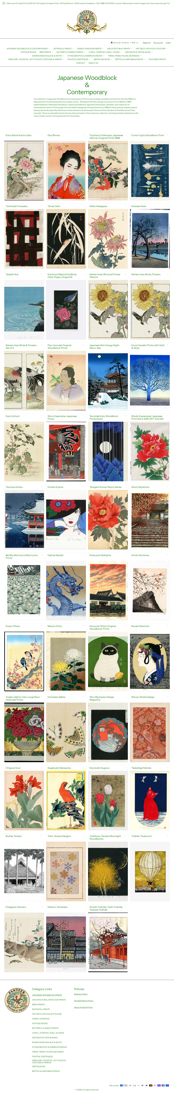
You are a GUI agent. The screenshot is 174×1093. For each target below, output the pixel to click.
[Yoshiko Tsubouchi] (150, 867)
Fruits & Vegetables (42, 1056)
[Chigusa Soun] (24, 797)
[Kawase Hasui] (150, 236)
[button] (146, 42)
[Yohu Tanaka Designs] (66, 867)
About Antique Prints (83, 1007)
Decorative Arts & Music (45, 1037)
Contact (80, 63)
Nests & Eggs (38, 1066)
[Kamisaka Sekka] (66, 728)
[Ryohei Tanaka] (24, 867)
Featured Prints (157, 59)
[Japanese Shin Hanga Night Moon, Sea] (108, 376)
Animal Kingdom (40, 1018)
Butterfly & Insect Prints (45, 1028)
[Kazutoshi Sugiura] (108, 797)
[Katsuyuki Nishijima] (108, 586)
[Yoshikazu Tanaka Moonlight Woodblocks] (108, 867)
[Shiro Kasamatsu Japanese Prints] (66, 447)
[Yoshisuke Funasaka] (24, 236)
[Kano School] (24, 447)
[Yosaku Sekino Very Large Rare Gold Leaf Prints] (24, 728)
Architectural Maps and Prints (49, 1000)
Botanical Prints (41, 1009)
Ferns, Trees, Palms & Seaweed (48, 1052)
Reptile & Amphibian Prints (46, 1071)
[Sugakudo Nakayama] (66, 797)
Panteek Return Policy (84, 1001)
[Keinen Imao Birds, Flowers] (150, 305)
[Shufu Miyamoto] (150, 516)
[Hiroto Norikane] (150, 586)
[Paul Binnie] (66, 166)
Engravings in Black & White (47, 1042)
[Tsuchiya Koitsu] (24, 516)
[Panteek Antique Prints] (87, 23)
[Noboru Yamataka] (66, 938)
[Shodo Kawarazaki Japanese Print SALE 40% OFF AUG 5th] (150, 447)
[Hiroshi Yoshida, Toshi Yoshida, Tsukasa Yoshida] (108, 938)
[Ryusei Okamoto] (150, 657)
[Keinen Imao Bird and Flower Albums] (108, 305)
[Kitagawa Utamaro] (24, 938)
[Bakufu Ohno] (66, 657)
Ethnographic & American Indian (49, 1047)
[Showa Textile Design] (150, 728)
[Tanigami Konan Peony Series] (108, 516)
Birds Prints (38, 1004)
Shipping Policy (81, 994)
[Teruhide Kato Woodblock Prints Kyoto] (108, 447)
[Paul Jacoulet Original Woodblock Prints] (66, 376)
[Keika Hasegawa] (108, 236)
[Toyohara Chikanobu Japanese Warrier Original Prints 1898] (108, 166)
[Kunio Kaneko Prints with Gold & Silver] (150, 376)
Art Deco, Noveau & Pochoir (47, 1014)
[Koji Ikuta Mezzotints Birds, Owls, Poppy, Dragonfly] (66, 305)
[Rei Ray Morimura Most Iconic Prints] (24, 586)
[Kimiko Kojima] (66, 516)
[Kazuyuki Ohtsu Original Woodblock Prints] (108, 657)
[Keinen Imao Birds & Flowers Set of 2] (24, 376)
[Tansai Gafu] (66, 236)
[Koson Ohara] (24, 657)
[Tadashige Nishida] (150, 797)
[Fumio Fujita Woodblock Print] (150, 166)
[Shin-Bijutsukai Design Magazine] (108, 728)
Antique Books (28, 52)
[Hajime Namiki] (66, 586)
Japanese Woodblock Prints (47, 995)
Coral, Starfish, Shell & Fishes (48, 1033)
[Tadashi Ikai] (24, 305)
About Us (93, 63)
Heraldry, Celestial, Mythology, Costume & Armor (49, 1061)
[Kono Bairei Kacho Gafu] (24, 166)
